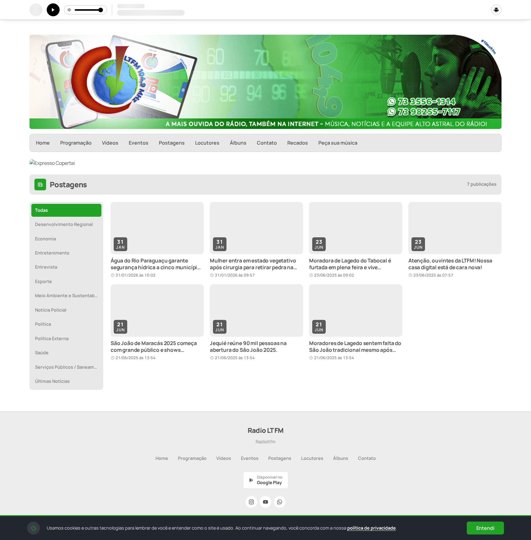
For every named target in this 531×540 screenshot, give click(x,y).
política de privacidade (371, 528)
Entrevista (46, 267)
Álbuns (238, 142)
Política (43, 324)
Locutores (207, 142)
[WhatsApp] (279, 502)
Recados (297, 142)
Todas (41, 210)
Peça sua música (337, 142)
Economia (45, 239)
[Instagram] (251, 502)
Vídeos (110, 142)
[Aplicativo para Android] (496, 10)
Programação (76, 142)
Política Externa (52, 338)
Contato (267, 142)
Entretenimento (52, 253)
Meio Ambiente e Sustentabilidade (68, 295)
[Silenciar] (69, 9)
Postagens (172, 142)
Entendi (485, 528)
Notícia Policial (50, 310)
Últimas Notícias (52, 381)
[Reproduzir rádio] (53, 9)
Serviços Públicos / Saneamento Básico (68, 367)
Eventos (138, 142)
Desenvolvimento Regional (64, 224)
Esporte (43, 281)
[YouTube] (265, 502)
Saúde (42, 352)
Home (43, 142)
